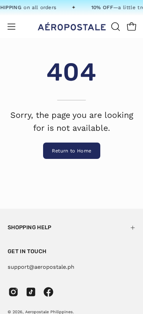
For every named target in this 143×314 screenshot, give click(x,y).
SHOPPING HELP (29, 227)
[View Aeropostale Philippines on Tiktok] (31, 292)
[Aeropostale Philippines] (72, 26)
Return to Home (71, 151)
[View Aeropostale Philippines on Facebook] (48, 292)
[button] (114, 26)
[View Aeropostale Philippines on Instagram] (13, 292)
